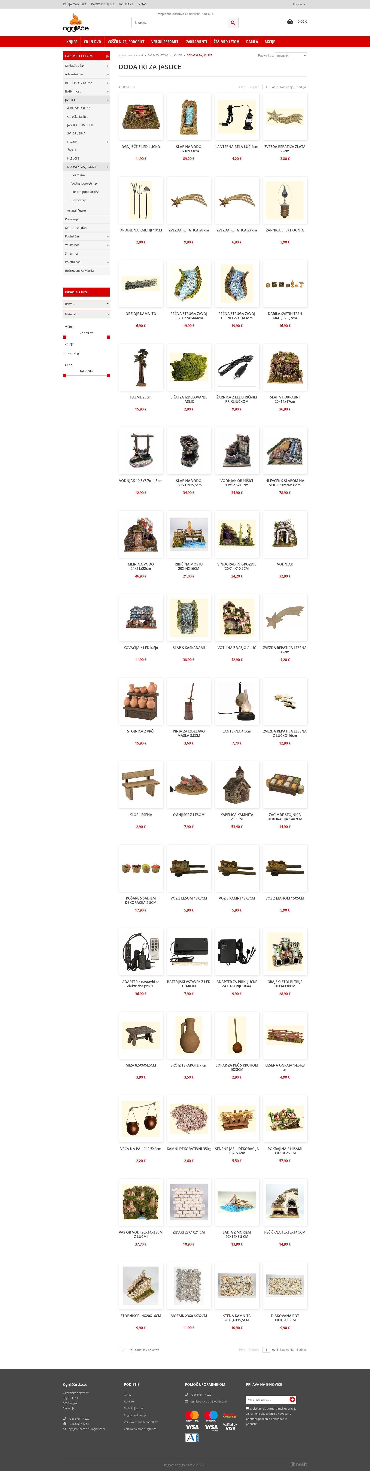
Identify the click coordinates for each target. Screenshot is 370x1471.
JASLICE (70, 100)
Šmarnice (72, 253)
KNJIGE (71, 42)
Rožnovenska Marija (79, 271)
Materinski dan (76, 228)
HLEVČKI (73, 158)
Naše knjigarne (133, 1408)
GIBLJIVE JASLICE (78, 108)
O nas (142, 4)
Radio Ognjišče (103, 4)
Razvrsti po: (266, 55)
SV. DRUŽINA (76, 133)
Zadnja (301, 87)
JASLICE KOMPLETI (80, 125)
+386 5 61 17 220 (79, 1418)
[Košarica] (297, 21)
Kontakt (126, 4)
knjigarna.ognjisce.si (131, 55)
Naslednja (287, 87)
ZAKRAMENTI (196, 42)
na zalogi (73, 353)
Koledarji (71, 219)
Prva (242, 87)
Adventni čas (74, 74)
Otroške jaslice (77, 117)
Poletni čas (73, 262)
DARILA (252, 42)
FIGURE (72, 142)
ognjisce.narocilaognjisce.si (87, 1429)
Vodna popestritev (85, 183)
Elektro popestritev (85, 192)
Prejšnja (253, 87)
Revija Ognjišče (75, 4)
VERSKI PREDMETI (165, 42)
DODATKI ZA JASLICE (81, 167)
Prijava (299, 4)
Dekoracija (79, 200)
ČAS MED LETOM (227, 42)
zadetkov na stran (147, 1350)
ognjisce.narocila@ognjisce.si (209, 1401)
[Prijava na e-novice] (292, 1400)
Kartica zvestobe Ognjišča (140, 1429)
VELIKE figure (76, 211)
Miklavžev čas (75, 66)
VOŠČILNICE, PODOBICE (126, 42)
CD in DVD (92, 42)
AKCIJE (270, 42)
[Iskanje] (233, 22)
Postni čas (72, 236)
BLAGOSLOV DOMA (78, 83)
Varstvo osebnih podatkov (141, 1422)
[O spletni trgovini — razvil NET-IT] (299, 1464)
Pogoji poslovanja (135, 1415)
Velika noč (72, 245)
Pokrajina (78, 175)
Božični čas (73, 91)
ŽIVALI (71, 150)
